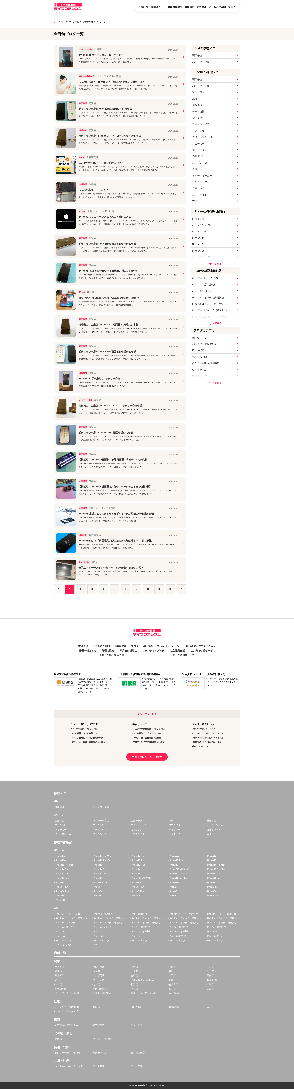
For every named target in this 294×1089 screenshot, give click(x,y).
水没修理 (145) (200, 376)
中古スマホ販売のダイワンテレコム (149, 729)
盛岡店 (58, 1038)
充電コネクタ (199, 188)
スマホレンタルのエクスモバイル (208, 733)
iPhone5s (211, 891)
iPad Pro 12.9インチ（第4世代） (147, 918)
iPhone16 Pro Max (202, 257)
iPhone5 (97, 895)
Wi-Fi (195, 201)
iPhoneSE (212, 887)
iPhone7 (173, 887)
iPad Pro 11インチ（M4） (206, 278)
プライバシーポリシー (169, 646)
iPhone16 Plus (176, 860)
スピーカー (198, 143)
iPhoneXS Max (100, 882)
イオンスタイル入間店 (142, 980)
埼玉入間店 (98, 980)
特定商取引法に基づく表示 (201, 646)
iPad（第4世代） (215, 940)
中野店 (210, 966)
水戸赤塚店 (174, 993)
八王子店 (59, 980)
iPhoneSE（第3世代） (180, 869)
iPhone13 (135, 873)
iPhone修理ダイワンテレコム (84, 729)
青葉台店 (173, 984)
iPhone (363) (199, 350)
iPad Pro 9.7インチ (102, 927)
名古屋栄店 (98, 1025)
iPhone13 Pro (61, 873)
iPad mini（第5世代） (180, 931)
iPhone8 (97, 887)
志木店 (96, 984)
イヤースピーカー (202, 175)
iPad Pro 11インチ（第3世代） (146, 922)
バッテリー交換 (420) (204, 344)
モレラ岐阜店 (138, 1025)
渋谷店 (134, 966)
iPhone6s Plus (62, 891)
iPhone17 (197, 244)
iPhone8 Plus (61, 887)
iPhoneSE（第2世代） (142, 878)
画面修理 (197, 55)
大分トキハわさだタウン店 (69, 1066)
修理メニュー (158, 7)
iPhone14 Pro (61, 869)
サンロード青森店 (102, 1038)
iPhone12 (97, 878)
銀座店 (58, 971)
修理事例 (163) (200, 369)
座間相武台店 (100, 989)
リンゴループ (199, 182)
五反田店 (97, 971)
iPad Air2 (59, 931)
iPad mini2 (98, 936)
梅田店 (96, 1007)
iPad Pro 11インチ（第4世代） (108, 922)
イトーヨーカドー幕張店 (67, 993)
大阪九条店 (136, 1007)
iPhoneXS (136, 882)
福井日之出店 (138, 1052)
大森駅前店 (98, 975)
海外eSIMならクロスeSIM (204, 729)
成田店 (210, 989)
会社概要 (148, 646)
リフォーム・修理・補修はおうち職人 (88, 742)
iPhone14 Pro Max (216, 864)
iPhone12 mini (62, 878)
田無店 (210, 975)
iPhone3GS (212, 895)
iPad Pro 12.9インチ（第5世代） (210, 316)
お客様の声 (120, 646)
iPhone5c (59, 895)
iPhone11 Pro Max (178, 878)
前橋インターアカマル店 (143, 993)
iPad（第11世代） (202, 291)
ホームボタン (199, 150)
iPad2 (96, 944)
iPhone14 (135, 869)
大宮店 (58, 984)
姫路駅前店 (174, 1007)
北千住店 (211, 971)
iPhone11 (59, 882)
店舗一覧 (144, 7)
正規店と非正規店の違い (112, 655)
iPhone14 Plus (100, 869)
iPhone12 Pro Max (178, 873)
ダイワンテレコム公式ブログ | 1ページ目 (87, 22)
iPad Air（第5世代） (141, 927)
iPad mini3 (60, 936)
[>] (181, 589)
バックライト (199, 194)
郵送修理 (201, 7)
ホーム (57, 22)
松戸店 (172, 989)
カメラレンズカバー (203, 137)
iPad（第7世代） (101, 940)
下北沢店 (135, 971)
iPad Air (97, 931)
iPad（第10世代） (178, 936)
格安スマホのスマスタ (203, 746)
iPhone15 (173, 864)
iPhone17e (198, 219)
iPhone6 (173, 891)
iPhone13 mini (100, 873)
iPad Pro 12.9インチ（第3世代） (185, 918)
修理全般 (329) (200, 357)
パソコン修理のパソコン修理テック (87, 738)
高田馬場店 (98, 966)
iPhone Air (198, 238)
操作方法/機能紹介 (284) (205, 363)
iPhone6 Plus (137, 891)
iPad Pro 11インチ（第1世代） (222, 922)
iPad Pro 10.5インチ (65, 927)
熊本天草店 (98, 1066)
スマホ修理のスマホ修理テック (85, 733)
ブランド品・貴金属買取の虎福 (147, 738)
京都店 (210, 1007)
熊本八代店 (136, 1066)
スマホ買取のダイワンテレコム (147, 733)
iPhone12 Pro (213, 873)
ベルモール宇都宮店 (103, 993)
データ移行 (198, 118)
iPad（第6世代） (139, 940)
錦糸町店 (59, 975)
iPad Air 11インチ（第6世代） (208, 303)
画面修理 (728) (200, 337)
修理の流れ (108, 650)
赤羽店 (172, 975)
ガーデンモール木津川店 (67, 1007)
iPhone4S (136, 895)
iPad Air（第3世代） (217, 927)
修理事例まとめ (87, 650)
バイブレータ (199, 162)
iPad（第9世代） (215, 936)
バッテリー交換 (200, 62)
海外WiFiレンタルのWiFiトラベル (208, 738)
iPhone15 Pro (99, 864)
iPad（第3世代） (63, 944)
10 (170, 589)
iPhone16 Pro (137, 860)
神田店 (172, 971)
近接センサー (199, 169)
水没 (194, 98)
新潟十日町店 (100, 1052)
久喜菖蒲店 (212, 980)
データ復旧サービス (184, 655)
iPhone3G (60, 900)
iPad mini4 (212, 931)
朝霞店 (172, 980)
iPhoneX (211, 882)
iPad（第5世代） (177, 940)
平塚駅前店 (60, 989)
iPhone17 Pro (199, 231)
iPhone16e (198, 251)
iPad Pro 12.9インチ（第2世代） (223, 918)
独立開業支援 (177, 650)
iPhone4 (173, 895)
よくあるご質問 (217, 7)
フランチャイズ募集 (153, 650)
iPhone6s (97, 891)
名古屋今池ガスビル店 (66, 1025)
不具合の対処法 (128, 650)
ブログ (231, 7)
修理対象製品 (175, 7)
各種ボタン (198, 156)
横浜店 (134, 984)
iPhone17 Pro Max (202, 225)
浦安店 (134, 989)
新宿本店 (59, 966)
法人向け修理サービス (202, 650)
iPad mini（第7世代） (204, 284)
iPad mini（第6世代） (142, 931)
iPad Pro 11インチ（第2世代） (184, 922)
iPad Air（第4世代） (179, 927)
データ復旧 (198, 111)
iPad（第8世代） (63, 940)
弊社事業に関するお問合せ (147, 756)
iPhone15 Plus (138, 864)
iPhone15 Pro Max (64, 864)
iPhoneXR (174, 882)
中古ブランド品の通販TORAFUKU (148, 742)
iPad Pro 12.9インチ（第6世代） (210, 310)
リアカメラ (198, 130)
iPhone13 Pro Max (216, 869)
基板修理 (197, 105)
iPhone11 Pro (213, 878)
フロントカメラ (200, 124)
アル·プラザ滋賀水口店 (67, 1011)
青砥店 (134, 975)
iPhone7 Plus (137, 887)
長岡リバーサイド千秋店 (67, 1052)
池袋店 (172, 966)
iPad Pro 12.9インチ (65, 922)
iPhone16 (211, 860)
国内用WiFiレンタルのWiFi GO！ (208, 742)
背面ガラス (198, 92)
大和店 (210, 984)
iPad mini (135, 936)
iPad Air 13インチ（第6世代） (208, 297)
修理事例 (189, 7)
